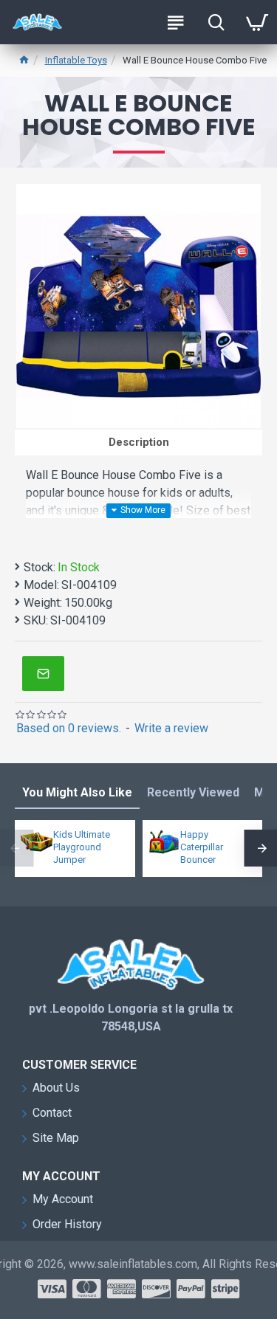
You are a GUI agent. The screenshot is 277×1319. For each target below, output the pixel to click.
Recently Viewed (193, 792)
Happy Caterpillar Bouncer (201, 847)
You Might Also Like (77, 792)
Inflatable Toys (76, 60)
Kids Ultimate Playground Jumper (81, 847)
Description (139, 442)
